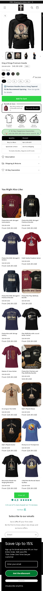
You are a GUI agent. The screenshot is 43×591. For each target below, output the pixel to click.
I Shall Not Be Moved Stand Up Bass (31, 481)
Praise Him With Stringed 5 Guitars (11, 259)
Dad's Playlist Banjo (28, 409)
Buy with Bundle (32, 108)
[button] (4, 7)
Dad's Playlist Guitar (8, 445)
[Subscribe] (35, 534)
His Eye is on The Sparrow (30, 445)
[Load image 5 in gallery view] (34, 55)
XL (14, 81)
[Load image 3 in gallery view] (26, 55)
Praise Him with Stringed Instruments (10, 221)
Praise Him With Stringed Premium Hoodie (30, 221)
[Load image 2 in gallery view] (17, 55)
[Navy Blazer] (8, 74)
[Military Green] (17, 74)
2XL (20, 81)
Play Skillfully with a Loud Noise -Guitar (30, 334)
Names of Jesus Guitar (9, 371)
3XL (27, 81)
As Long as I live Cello (9, 409)
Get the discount (21, 573)
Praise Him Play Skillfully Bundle (30, 297)
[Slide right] (40, 56)
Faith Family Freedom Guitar (31, 258)
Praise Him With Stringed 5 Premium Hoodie (11, 297)
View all (21, 495)
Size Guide (38, 77)
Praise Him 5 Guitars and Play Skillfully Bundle (30, 372)
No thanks (21, 580)
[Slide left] (2, 56)
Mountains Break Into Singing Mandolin (9, 481)
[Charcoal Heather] (13, 74)
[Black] (3, 74)
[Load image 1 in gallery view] (9, 55)
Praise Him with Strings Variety (9, 334)
